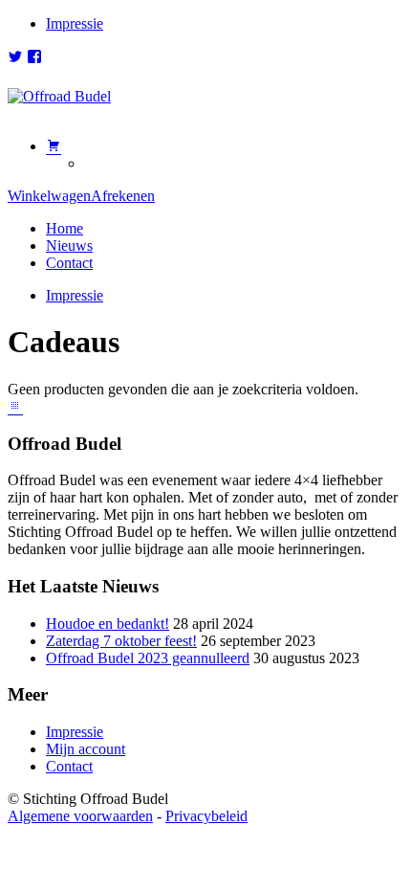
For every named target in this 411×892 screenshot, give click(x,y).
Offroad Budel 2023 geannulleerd (147, 658)
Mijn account (85, 749)
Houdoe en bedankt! (107, 623)
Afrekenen (123, 196)
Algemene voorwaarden (80, 816)
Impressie (74, 23)
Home (64, 228)
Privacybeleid (206, 816)
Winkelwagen (49, 196)
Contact (69, 263)
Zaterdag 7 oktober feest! (121, 641)
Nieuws (69, 245)
